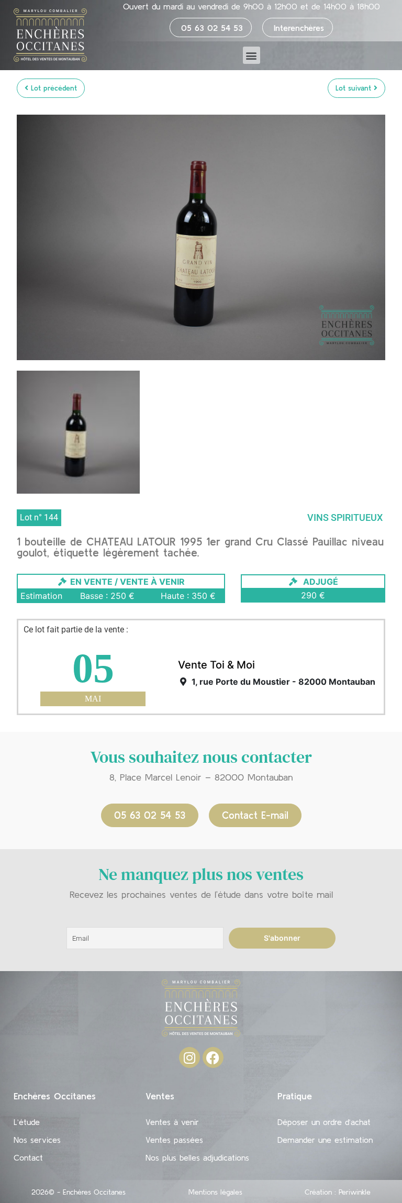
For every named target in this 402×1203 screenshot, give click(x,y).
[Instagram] (189, 1057)
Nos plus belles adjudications (197, 1157)
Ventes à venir (172, 1122)
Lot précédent (52, 88)
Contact (28, 1157)
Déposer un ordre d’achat (324, 1122)
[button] (251, 55)
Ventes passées (174, 1139)
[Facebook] (213, 1057)
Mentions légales (215, 1192)
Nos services (37, 1139)
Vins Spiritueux (345, 517)
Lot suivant (355, 88)
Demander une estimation (325, 1139)
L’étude (27, 1122)
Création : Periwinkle (338, 1192)
